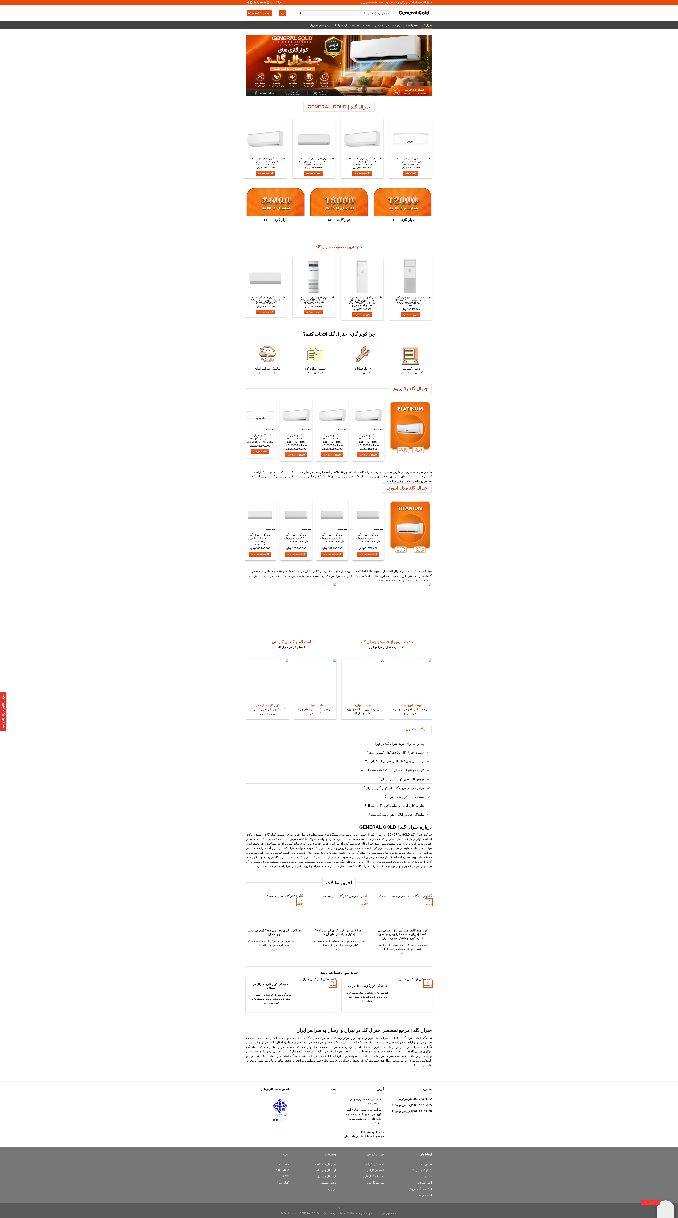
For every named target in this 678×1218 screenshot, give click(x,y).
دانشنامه (367, 25)
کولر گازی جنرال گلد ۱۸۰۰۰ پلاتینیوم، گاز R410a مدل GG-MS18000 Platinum (362, 161)
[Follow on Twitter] (265, 2)
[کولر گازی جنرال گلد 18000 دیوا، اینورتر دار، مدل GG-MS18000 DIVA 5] (332, 515)
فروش (413, 1188)
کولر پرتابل (415, 839)
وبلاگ (278, 2)
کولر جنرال (282, 1182)
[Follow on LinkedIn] (251, 2)
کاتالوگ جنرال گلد (421, 1170)
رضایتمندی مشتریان (320, 25)
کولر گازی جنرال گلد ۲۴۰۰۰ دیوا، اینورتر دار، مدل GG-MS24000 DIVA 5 (296, 539)
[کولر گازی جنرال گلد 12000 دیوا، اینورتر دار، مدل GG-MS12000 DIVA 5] (368, 515)
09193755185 (423, 1105)
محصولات (413, 25)
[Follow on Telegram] (248, 2)
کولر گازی (293, 834)
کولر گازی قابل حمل (267, 705)
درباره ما (426, 1176)
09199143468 (423, 1111)
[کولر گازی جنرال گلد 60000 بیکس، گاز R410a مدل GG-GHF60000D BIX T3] (314, 278)
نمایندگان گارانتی (374, 1164)
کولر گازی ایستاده (265, 834)
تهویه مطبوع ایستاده (410, 705)
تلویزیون (331, 1188)
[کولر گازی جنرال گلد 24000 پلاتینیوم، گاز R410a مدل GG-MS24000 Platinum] (265, 139)
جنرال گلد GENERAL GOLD (405, 834)
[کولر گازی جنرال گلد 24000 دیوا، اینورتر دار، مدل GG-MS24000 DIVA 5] (296, 515)
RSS (286, 1176)
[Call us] (258, 2)
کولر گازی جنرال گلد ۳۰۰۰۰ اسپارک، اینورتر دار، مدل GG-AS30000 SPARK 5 (313, 161)
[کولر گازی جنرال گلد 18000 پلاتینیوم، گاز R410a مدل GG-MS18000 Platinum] (362, 139)
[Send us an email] (261, 2)
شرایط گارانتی (375, 1182)
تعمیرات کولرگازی (373, 1176)
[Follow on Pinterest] (255, 2)
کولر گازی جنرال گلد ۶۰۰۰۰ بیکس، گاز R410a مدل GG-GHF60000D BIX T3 (313, 300)
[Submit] (301, 13)
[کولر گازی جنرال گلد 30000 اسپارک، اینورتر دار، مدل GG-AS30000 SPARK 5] (314, 139)
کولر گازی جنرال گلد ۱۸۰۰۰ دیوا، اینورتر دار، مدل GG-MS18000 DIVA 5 (332, 539)
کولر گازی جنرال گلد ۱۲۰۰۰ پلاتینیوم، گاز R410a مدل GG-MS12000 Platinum (368, 440)
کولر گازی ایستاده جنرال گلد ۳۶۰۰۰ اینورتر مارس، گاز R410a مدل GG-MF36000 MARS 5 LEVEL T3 (362, 302)
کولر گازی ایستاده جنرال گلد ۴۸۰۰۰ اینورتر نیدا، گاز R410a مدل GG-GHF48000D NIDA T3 (410, 302)
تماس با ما (426, 1164)
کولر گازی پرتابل (326, 1176)
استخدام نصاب (423, 1195)
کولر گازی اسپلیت (325, 1164)
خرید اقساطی (382, 25)
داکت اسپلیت (315, 705)
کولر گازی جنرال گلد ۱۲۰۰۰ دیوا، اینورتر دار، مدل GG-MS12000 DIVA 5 (368, 539)
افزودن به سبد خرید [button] (362, 173)
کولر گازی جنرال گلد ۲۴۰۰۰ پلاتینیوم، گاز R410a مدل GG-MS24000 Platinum (265, 161)
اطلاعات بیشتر (410, 173)
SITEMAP (282, 1170)
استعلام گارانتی (375, 1170)
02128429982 (423, 1099)
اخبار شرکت (424, 1182)
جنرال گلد (426, 25)
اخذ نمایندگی (424, 1188)
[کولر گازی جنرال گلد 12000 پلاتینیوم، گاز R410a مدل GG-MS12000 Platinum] (368, 415)
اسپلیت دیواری (362, 705)
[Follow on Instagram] (268, 2)
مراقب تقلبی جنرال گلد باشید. (3, 711)
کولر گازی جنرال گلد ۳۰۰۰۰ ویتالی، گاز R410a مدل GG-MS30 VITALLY (410, 161)
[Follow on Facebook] (272, 2)
